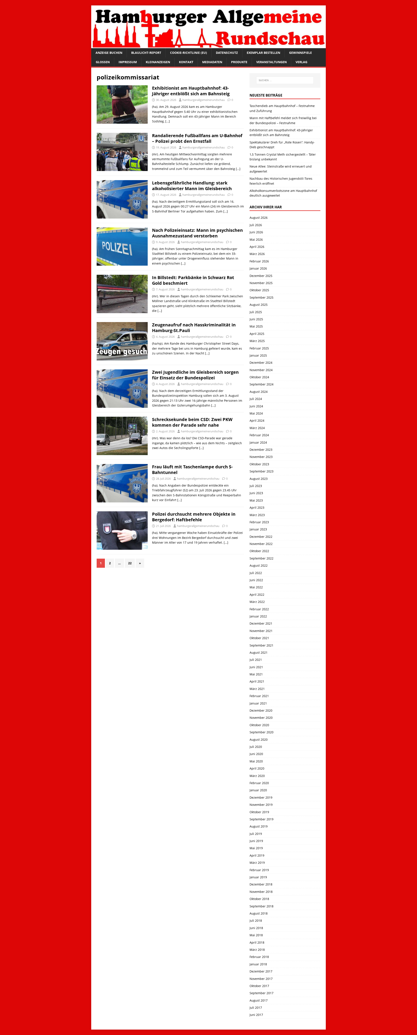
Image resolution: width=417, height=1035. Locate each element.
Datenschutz (227, 53)
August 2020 (259, 739)
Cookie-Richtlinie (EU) (188, 53)
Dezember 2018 (261, 884)
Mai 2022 (256, 587)
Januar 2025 (258, 355)
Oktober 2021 (259, 638)
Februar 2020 (259, 783)
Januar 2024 (258, 442)
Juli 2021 (256, 660)
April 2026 (257, 247)
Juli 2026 (256, 225)
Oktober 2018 (259, 899)
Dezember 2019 (261, 797)
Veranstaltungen (271, 62)
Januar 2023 (258, 529)
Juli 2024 (256, 399)
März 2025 (257, 341)
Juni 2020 (256, 754)
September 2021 (261, 645)
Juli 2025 (256, 312)
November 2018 (261, 892)
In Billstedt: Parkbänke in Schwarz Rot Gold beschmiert (193, 280)
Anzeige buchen (109, 53)
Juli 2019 (256, 834)
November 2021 (261, 631)
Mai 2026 (256, 239)
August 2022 (259, 565)
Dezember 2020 (261, 710)
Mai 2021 (256, 674)
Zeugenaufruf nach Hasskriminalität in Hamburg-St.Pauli (194, 327)
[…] (167, 121)
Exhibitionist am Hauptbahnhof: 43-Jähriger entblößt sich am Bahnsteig (191, 91)
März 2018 (257, 950)
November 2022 (261, 544)
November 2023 (261, 457)
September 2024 (261, 384)
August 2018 (259, 913)
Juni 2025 (256, 319)
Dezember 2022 (261, 537)
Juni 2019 (256, 841)
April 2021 (257, 681)
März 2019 (257, 863)
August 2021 (259, 652)
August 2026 (259, 218)
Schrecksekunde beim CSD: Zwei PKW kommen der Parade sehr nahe (192, 422)
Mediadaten (212, 62)
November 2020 (261, 718)
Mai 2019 (256, 848)
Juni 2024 (256, 406)
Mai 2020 (256, 761)
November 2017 (261, 979)
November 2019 (261, 805)
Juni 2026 (256, 232)
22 (130, 563)
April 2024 (257, 420)
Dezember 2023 (261, 450)
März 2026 (257, 254)
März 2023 (257, 515)
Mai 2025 (256, 326)
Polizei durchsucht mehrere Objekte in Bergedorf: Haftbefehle (193, 517)
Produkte (239, 62)
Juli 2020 (256, 747)
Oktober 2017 (259, 986)
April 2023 (257, 507)
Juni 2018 (256, 928)
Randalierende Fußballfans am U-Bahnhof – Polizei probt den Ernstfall (197, 138)
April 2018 (257, 942)
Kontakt (186, 62)
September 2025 (261, 297)
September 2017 (261, 993)
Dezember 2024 (261, 362)
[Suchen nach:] (285, 80)
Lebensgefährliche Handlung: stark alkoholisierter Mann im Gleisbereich (192, 185)
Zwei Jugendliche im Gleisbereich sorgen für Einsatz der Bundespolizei (195, 375)
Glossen (103, 62)
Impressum (128, 62)
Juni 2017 (256, 1015)
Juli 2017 (256, 1007)
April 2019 (257, 855)
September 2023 (261, 471)
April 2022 (257, 594)
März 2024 (257, 428)
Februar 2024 (259, 435)
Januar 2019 (258, 877)
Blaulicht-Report (146, 53)
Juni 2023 (256, 493)
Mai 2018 (256, 935)
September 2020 (261, 732)
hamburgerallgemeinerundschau (203, 100)
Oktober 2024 (259, 377)
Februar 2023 (259, 522)
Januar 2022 (258, 616)
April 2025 (257, 334)
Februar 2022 (259, 609)
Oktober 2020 (259, 725)
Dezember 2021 (261, 623)
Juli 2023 (256, 486)
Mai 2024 (256, 413)
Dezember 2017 (261, 971)
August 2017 (259, 1000)
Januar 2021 (258, 703)
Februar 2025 (259, 348)
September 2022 (261, 558)
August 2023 (259, 479)
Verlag (301, 62)
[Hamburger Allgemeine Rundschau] (208, 46)
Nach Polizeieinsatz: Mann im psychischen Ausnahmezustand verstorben (197, 233)
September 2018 (261, 906)
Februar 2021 (259, 696)
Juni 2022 (256, 580)
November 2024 (261, 370)
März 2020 (257, 776)
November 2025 (261, 283)
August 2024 (259, 392)
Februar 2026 (259, 261)
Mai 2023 (256, 500)
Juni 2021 (256, 667)
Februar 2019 (259, 870)
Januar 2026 (258, 268)
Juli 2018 (256, 920)
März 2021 (257, 689)
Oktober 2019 (259, 812)
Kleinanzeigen (158, 62)
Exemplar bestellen (263, 53)
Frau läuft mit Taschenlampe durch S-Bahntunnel (192, 469)
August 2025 (259, 305)
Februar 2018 (259, 957)
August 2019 (259, 826)
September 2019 (261, 819)
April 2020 (257, 768)
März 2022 (257, 602)
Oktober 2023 (259, 464)
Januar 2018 (258, 964)
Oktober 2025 (259, 290)
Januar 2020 (258, 790)
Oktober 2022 (259, 551)
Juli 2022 (256, 573)
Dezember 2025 (261, 276)
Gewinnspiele (300, 53)
